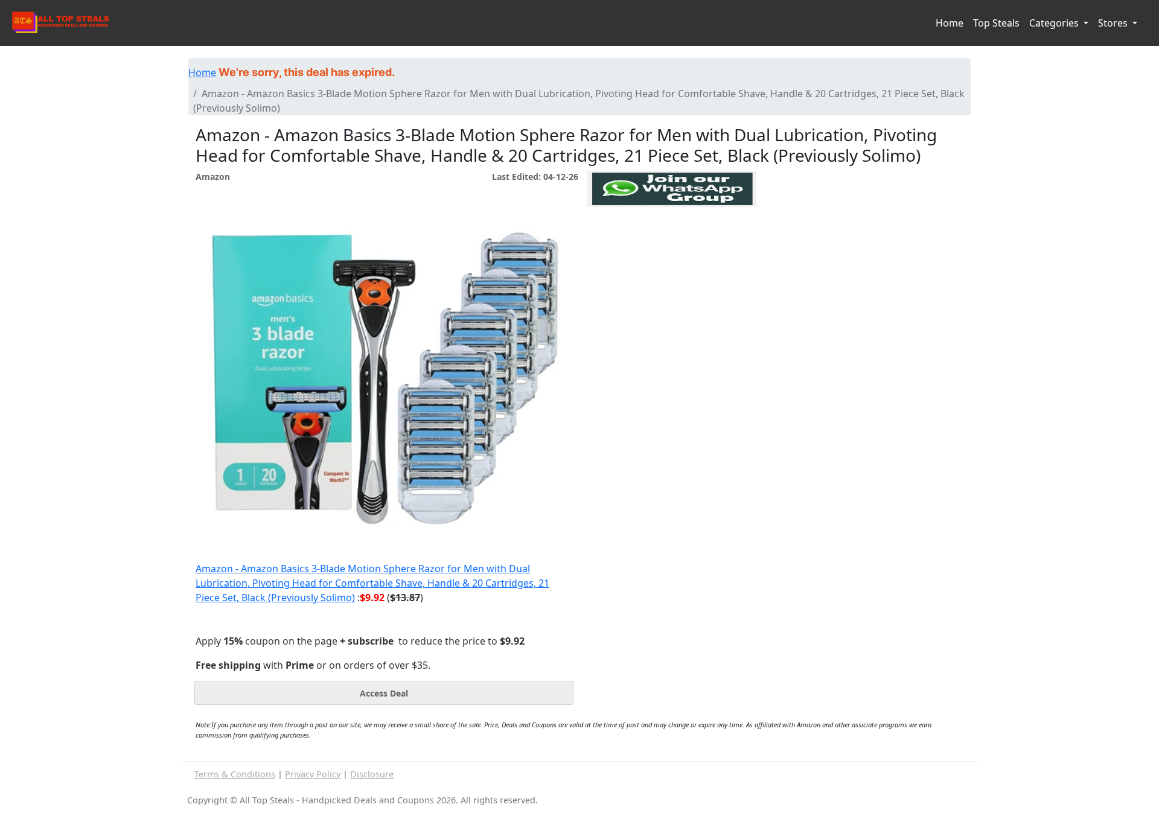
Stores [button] (1114, 23)
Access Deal (384, 693)
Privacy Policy (312, 774)
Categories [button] (1055, 23)
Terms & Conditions (234, 774)
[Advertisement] (671, 262)
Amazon (213, 176)
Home (949, 23)
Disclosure (372, 774)
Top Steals (996, 23)
